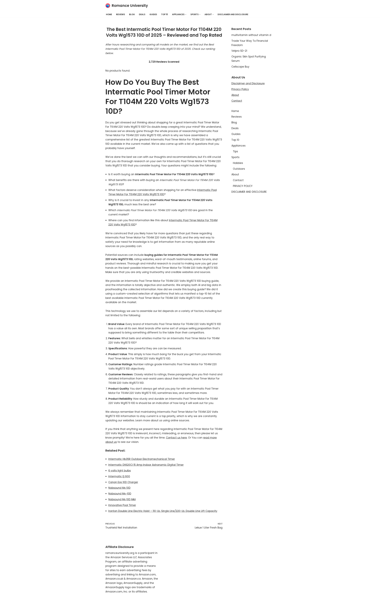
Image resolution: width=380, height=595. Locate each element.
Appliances (238, 145)
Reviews (120, 14)
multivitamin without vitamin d (251, 35)
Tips (235, 151)
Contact (236, 101)
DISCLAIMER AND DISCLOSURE (233, 14)
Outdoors (239, 169)
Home (109, 14)
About (235, 95)
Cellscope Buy (240, 66)
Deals (142, 14)
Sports (235, 157)
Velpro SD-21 (239, 51)
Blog (132, 14)
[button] (185, 14)
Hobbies (238, 163)
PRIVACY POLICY (242, 186)
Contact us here (176, 437)
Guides (153, 14)
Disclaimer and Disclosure (248, 83)
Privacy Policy (240, 89)
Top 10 (164, 14)
